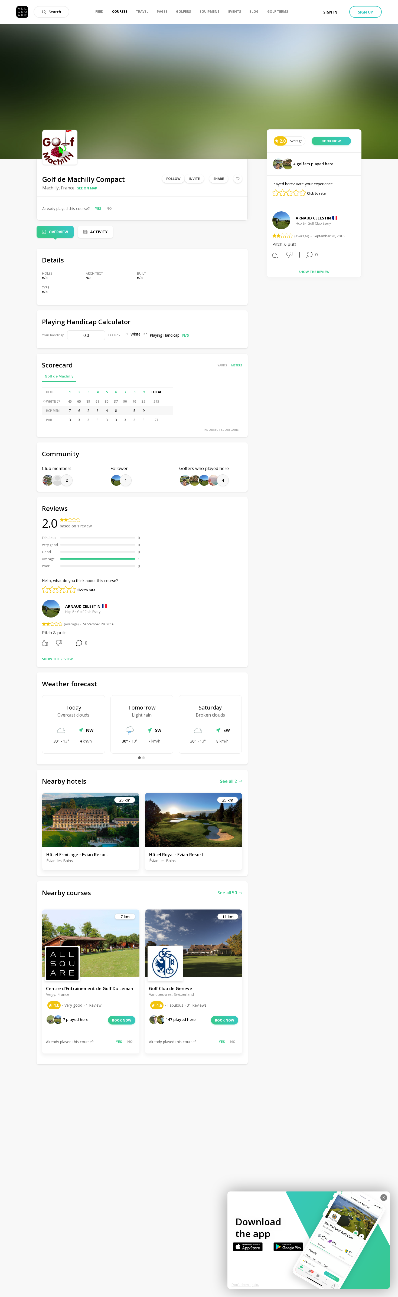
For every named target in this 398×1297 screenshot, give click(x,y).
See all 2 (228, 781)
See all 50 (227, 893)
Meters (236, 365)
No (109, 208)
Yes (98, 208)
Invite (194, 178)
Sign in (330, 12)
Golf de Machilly (59, 376)
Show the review (57, 659)
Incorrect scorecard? (222, 430)
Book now (121, 1020)
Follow (173, 178)
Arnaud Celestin (82, 606)
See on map (87, 188)
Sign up (365, 12)
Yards (222, 365)
